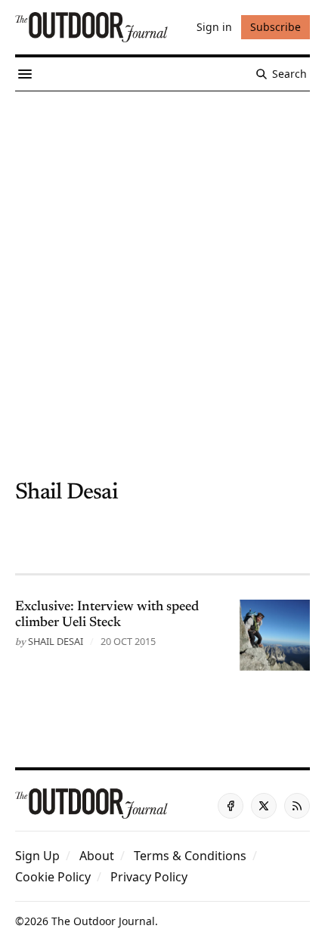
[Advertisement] (162, 261)
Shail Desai (55, 641)
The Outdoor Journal (103, 921)
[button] (37, 856)
